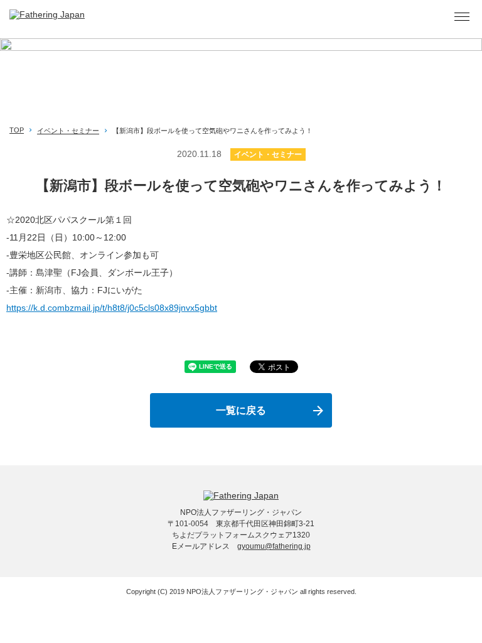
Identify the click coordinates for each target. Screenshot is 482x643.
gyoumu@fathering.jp (274, 546)
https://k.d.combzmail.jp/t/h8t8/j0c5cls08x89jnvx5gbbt (111, 308)
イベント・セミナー (68, 130)
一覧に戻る (241, 410)
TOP (16, 130)
